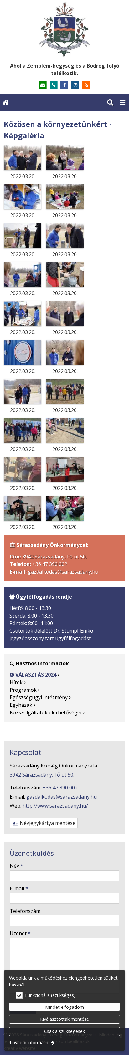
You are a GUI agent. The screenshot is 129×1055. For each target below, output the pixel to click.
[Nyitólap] (64, 29)
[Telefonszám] (53, 85)
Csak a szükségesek (64, 1031)
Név (16, 865)
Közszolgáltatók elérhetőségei (45, 712)
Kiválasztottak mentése (64, 1019)
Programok (23, 689)
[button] (122, 102)
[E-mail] (42, 85)
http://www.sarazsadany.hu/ (55, 805)
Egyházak (21, 704)
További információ (29, 1043)
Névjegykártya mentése (46, 823)
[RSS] (86, 85)
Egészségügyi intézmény (39, 697)
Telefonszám (25, 911)
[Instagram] (75, 85)
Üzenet (20, 933)
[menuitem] (5, 102)
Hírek (16, 682)
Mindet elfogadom (64, 1007)
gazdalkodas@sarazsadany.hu (63, 571)
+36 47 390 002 (49, 564)
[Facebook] (64, 85)
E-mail (19, 888)
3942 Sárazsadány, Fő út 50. (42, 774)
